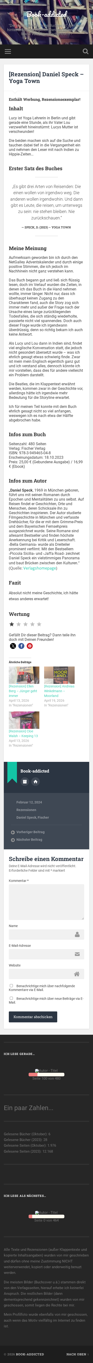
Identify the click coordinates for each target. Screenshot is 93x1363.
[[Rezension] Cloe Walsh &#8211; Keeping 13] (24, 720)
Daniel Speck (26, 817)
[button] (13, 646)
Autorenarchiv (25, 781)
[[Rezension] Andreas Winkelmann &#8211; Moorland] (59, 675)
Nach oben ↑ (78, 1354)
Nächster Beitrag (29, 839)
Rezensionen (26, 810)
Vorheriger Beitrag (30, 832)
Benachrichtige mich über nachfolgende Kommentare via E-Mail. (42, 988)
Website (15, 965)
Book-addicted (46, 14)
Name (13, 926)
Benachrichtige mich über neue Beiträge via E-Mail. (46, 1000)
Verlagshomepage (39, 568)
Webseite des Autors (35, 781)
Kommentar (19, 880)
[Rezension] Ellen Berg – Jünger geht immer (23, 691)
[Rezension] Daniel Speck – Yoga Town (46, 77)
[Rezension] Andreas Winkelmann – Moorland (59, 691)
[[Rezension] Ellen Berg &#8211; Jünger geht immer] (24, 675)
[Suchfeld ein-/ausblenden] (85, 51)
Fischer (43, 817)
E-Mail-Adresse (20, 945)
